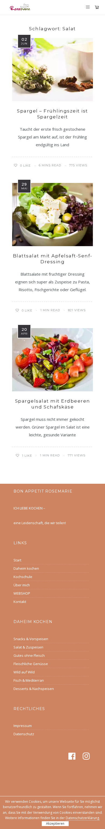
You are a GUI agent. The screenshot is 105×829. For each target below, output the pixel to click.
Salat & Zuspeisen (28, 647)
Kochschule (22, 576)
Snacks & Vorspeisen (30, 638)
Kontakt (19, 601)
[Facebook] (72, 756)
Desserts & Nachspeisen (33, 688)
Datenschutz (23, 734)
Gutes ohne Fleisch (29, 655)
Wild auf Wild (24, 672)
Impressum (22, 725)
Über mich (21, 585)
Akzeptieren (55, 823)
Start (17, 560)
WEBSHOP (21, 593)
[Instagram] (87, 756)
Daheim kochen (26, 568)
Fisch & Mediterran (28, 680)
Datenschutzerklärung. (83, 818)
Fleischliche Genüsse (30, 663)
